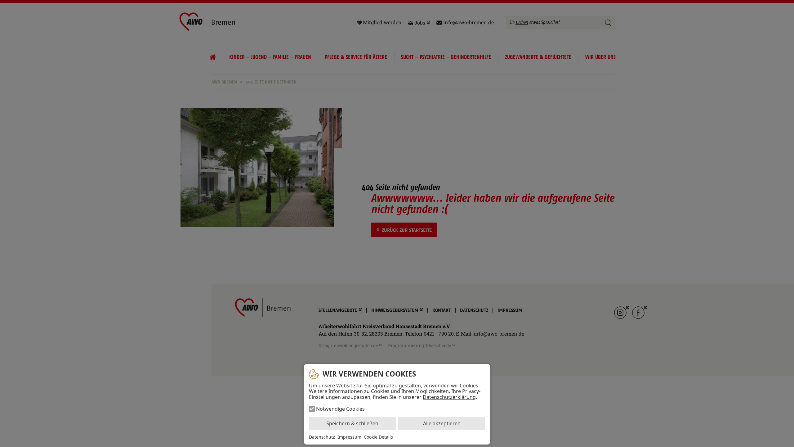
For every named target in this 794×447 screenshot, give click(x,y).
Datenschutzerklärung (449, 397)
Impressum (349, 437)
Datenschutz (322, 437)
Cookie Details (378, 437)
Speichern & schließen (352, 423)
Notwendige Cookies (340, 408)
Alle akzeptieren (442, 423)
